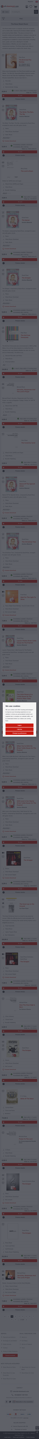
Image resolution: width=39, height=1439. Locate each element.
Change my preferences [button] (19, 733)
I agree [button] (19, 725)
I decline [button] (19, 729)
